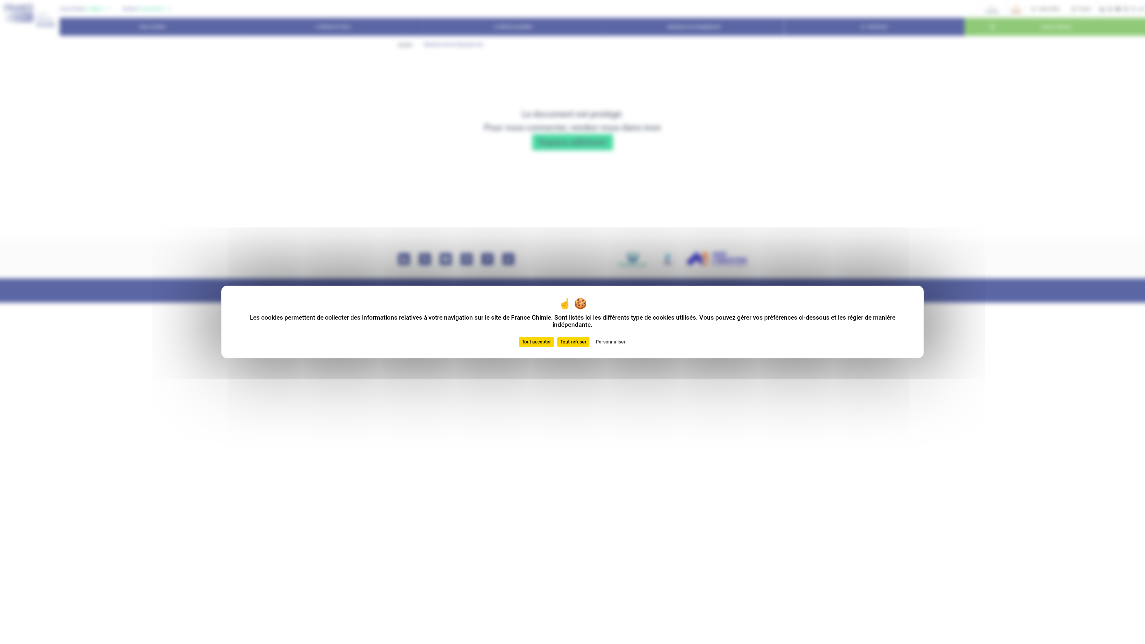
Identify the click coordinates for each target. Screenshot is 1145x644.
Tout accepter (536, 342)
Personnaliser (611, 342)
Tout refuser (573, 342)
